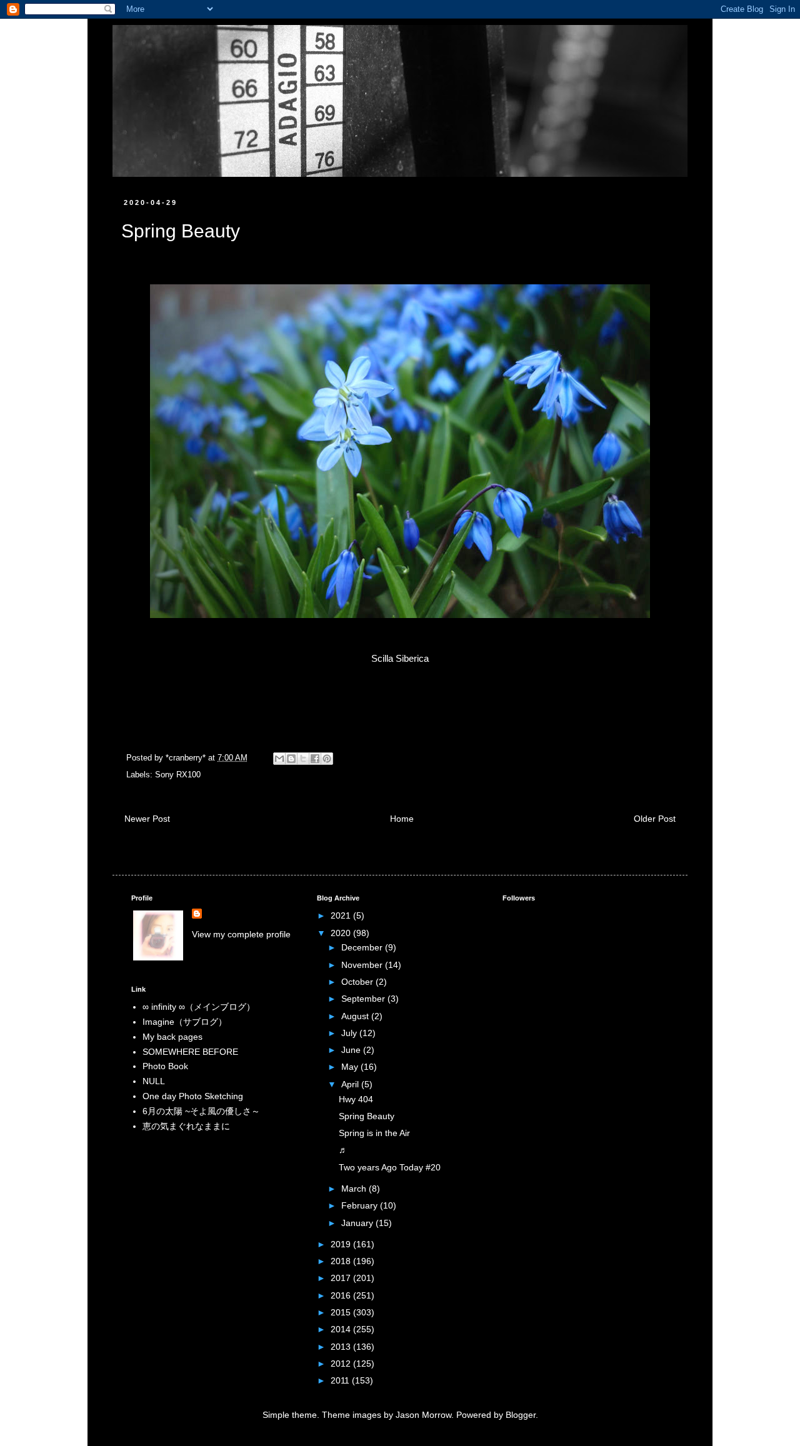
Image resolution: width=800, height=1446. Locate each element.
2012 (342, 1364)
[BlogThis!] (291, 758)
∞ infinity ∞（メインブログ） (198, 1007)
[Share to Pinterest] (327, 758)
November (363, 965)
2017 (342, 1278)
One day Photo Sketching (192, 1096)
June (352, 1050)
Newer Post (147, 819)
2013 (342, 1347)
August (356, 1016)
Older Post (655, 819)
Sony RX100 (178, 774)
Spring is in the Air (374, 1133)
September (364, 999)
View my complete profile (241, 934)
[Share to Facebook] (315, 758)
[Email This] (279, 758)
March (355, 1189)
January (358, 1223)
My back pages (172, 1037)
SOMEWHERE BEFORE (190, 1052)
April (351, 1084)
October (358, 982)
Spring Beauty (366, 1116)
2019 (342, 1244)
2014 (342, 1329)
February (360, 1205)
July (350, 1033)
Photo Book (165, 1066)
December (363, 947)
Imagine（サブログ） (184, 1022)
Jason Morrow (423, 1415)
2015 (342, 1312)
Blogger (521, 1415)
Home (402, 819)
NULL (153, 1081)
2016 (342, 1295)
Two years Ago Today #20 (390, 1167)
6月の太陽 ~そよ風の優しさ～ (201, 1111)
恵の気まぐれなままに (186, 1126)
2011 (341, 1380)
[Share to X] (303, 758)
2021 (342, 915)
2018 (342, 1261)
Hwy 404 (356, 1099)
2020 (342, 933)
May (351, 1067)
